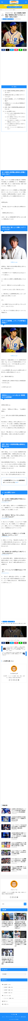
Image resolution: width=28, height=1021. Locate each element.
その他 (5, 1004)
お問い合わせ (23, 1016)
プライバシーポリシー (10, 1016)
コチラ (16, 482)
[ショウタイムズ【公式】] (14, 2)
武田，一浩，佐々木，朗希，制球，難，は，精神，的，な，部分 (14, 623)
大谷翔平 (6, 984)
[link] (9, 680)
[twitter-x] (12, 680)
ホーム (3, 1016)
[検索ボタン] (2, 2)
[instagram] (14, 680)
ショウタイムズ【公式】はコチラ (14, 7)
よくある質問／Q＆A (10, 111)
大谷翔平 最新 (8, 990)
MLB (5, 1001)
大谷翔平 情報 (8, 987)
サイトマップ (17, 1016)
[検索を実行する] (25, 904)
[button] (3, 50)
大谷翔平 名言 (8, 992)
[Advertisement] (14, 67)
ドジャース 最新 (11, 621)
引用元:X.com (14, 262)
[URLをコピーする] (25, 50)
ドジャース (5, 621)
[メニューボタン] (26, 2)
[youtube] (18, 680)
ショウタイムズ (14, 673)
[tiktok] (16, 680)
